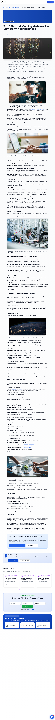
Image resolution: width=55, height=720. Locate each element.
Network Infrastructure (16, 7)
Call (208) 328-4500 (32, 545)
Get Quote (51, 2)
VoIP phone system (27, 447)
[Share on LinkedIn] (12, 35)
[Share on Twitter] (10, 35)
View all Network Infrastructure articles (27, 589)
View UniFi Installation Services (16, 545)
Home (6, 7)
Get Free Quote (28, 606)
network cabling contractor (16, 389)
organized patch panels (29, 444)
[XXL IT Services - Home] (3, 2)
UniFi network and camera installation (37, 109)
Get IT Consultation (13, 560)
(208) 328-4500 (31, 609)
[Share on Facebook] (7, 35)
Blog (9, 7)
